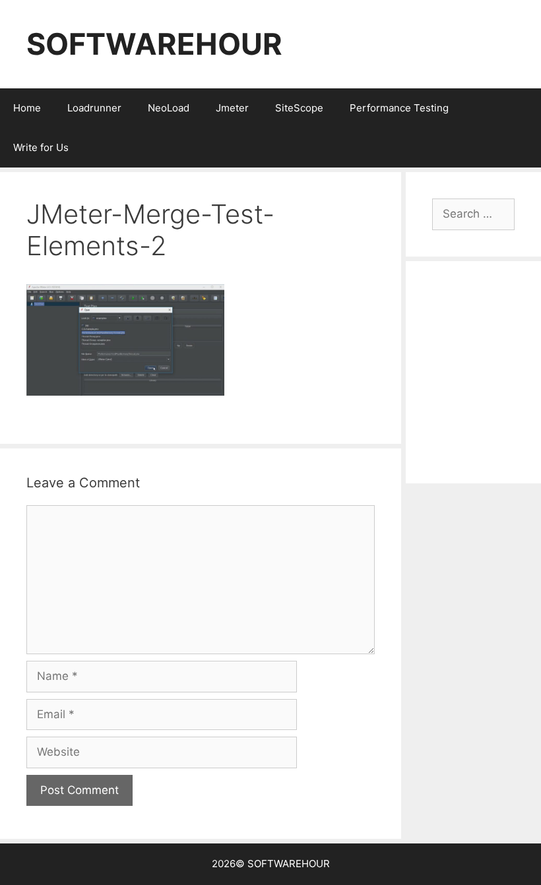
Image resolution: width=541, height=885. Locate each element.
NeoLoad (168, 108)
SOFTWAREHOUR (154, 44)
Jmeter (232, 108)
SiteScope (299, 108)
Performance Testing (399, 108)
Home (27, 108)
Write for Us (41, 147)
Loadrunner (94, 108)
